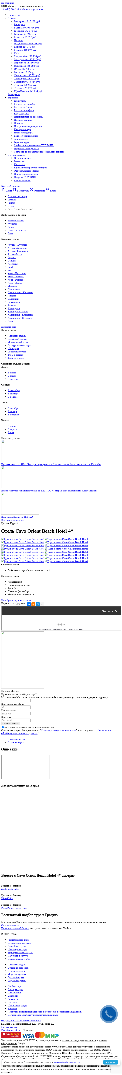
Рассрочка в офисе (24, 110)
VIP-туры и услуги (18, 955)
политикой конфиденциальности (67, 1062)
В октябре (13, 393)
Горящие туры (21, 142)
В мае (11, 432)
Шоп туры (13, 348)
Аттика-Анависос (17, 247)
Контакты (19, 164)
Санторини (14, 301)
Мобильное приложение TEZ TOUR (34, 145)
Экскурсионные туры (19, 345)
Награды (12, 1002)
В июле (12, 375)
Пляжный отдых (17, 335)
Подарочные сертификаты (28, 126)
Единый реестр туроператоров (30, 167)
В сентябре (14, 390)
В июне (12, 372)
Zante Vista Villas (10, 888)
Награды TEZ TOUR (25, 177)
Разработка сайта (10, 1030)
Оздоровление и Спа (19, 958)
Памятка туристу (17, 230)
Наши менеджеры (23, 132)
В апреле (12, 429)
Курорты (12, 223)
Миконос (12, 286)
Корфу (11, 266)
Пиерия (12, 295)
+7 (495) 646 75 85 (11, 9)
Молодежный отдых (19, 342)
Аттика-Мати (15, 254)
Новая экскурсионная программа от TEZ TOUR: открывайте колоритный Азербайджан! (49, 490)
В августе (13, 378)
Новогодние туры (17, 949)
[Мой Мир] (38, 604)
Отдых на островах (18, 967)
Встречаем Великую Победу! (17, 516)
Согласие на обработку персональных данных (39, 151)
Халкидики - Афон (18, 311)
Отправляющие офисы (26, 170)
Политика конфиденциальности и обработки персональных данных (44, 1011)
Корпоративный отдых (20, 952)
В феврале (13, 414)
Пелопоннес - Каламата (20, 292)
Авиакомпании (22, 180)
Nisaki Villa (7, 898)
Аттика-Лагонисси (18, 251)
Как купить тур (22, 129)
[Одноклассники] (33, 604)
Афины (12, 257)
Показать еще (8, 326)
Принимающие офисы (26, 173)
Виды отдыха (21, 113)
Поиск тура (14, 14)
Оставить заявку (10, 925)
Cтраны (12, 18)
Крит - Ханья (15, 282)
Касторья (12, 263)
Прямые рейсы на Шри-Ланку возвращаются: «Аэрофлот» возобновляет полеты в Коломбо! (51, 464)
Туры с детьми (15, 354)
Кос (10, 270)
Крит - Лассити (16, 276)
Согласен (110, 1062)
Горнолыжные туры (18, 939)
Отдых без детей (17, 980)
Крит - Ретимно (16, 279)
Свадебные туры (17, 351)
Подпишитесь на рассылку (28, 116)
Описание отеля (16, 739)
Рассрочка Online (23, 107)
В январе (12, 411)
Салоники (13, 298)
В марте (12, 426)
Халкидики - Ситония (20, 317)
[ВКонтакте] (29, 604)
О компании (14, 992)
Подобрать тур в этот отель (16, 600)
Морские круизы (17, 974)
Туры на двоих (16, 357)
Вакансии (19, 161)
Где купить (20, 100)
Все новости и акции (12, 520)
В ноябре (12, 396)
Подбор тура (14, 986)
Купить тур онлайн (24, 103)
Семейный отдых (17, 338)
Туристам (13, 97)
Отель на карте (16, 742)
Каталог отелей (16, 220)
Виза (10, 233)
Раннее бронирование (26, 135)
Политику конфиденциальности (58, 730)
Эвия (10, 321)
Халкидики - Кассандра (20, 314)
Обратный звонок (31, 1020)
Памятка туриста (23, 119)
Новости (18, 123)
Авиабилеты (21, 138)
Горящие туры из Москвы (15, 928)
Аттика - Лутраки (17, 244)
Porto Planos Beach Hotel (14, 907)
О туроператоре (16, 154)
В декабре (13, 408)
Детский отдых (16, 977)
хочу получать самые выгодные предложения (29, 726)
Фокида (12, 305)
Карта (11, 226)
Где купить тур (9, 1026)
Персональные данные (26, 148)
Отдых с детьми (16, 970)
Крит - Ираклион (17, 273)
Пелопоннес (14, 289)
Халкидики (14, 308)
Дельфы (12, 260)
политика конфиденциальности (79, 1040)
